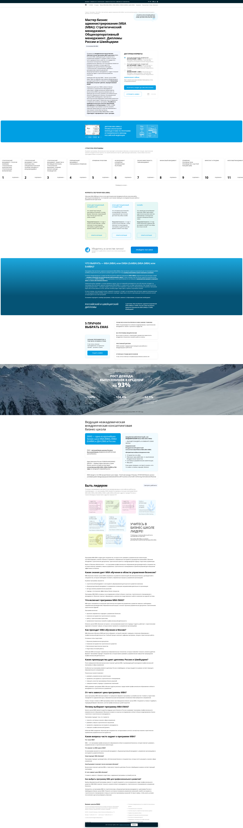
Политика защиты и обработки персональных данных (140, 810)
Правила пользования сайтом (134, 813)
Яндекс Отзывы (93, 544)
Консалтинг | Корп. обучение (150, 5)
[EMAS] (86, 5)
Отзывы (96, 5)
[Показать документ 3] (101, 137)
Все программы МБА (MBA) (92, 46)
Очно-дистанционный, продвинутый (140, 59)
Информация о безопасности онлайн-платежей (138, 819)
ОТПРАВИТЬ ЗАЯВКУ (132, 94)
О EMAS (91, 5)
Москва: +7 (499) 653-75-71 (91, 1)
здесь (154, 18)
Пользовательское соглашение (135, 808)
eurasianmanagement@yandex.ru (95, 817)
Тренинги (138, 5)
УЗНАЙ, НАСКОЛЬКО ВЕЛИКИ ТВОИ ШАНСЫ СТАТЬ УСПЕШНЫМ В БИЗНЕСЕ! (138, 80)
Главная (87, 12)
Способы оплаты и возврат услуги (135, 821)
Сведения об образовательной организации (138, 815)
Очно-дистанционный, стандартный (140, 66)
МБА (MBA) (98, 12)
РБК (107, 509)
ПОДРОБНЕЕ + (15, 177)
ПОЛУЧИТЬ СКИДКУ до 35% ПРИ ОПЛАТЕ (140, 87)
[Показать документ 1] (98, 137)
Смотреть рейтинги (150, 485)
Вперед (95, 137)
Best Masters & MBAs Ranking (96, 530)
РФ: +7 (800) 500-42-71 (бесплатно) (121, 1)
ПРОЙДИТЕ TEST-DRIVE (144, 250)
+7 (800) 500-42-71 (108, 814)
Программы (92, 12)
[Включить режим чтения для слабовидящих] (157, 1)
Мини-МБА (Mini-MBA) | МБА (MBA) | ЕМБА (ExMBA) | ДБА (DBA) (117, 5)
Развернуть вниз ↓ (121, 185)
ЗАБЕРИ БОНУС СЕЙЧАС (131, 77)
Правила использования (124, 824)
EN (149, 1)
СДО (155, 1)
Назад (90, 137)
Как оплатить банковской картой (135, 817)
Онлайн (140, 72)
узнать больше (96, 235)
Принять (134, 824)
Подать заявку (97, 353)
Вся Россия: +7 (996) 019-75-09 (105, 1)
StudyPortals (92, 512)
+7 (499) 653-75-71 (93, 814)
